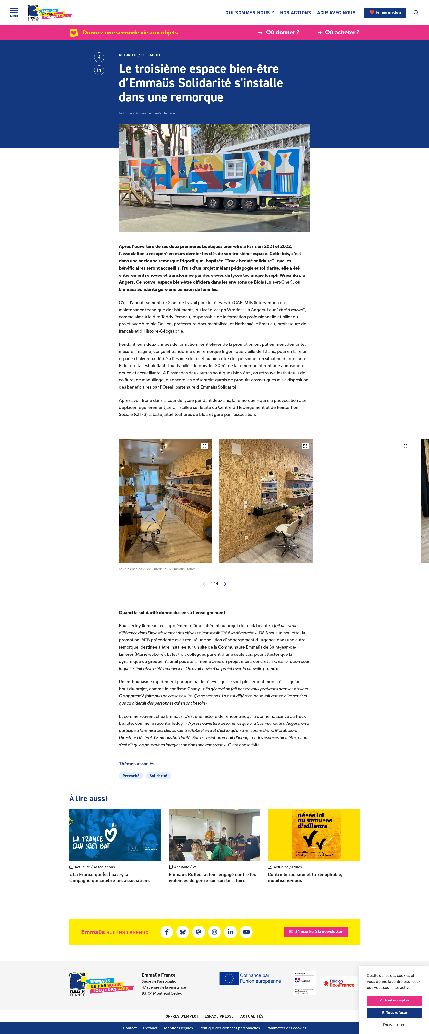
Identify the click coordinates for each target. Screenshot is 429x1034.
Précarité (131, 775)
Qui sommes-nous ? (249, 12)
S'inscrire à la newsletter (319, 932)
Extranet (150, 1028)
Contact (130, 1028)
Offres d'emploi (182, 1016)
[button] (225, 584)
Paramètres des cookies (286, 1028)
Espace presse (219, 1016)
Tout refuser (396, 1013)
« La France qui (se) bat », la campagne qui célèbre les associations (110, 877)
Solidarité (151, 55)
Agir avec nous (336, 12)
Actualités (252, 1016)
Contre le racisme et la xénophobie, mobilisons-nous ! (305, 877)
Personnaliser (394, 1025)
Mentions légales (178, 1028)
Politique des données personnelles (230, 1028)
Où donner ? (283, 33)
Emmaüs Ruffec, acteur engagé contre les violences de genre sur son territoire (212, 877)
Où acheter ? (342, 33)
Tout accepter (396, 1000)
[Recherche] (416, 13)
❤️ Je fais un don (385, 13)
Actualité (128, 55)
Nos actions (295, 12)
